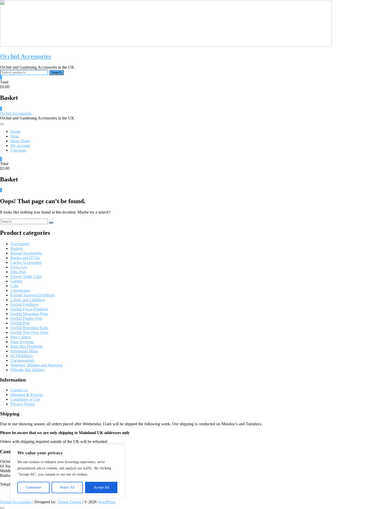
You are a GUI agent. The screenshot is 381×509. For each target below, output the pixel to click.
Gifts (14, 286)
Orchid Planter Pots (26, 318)
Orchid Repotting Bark (29, 328)
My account (20, 145)
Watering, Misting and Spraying (36, 365)
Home (15, 131)
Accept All (101, 487)
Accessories (20, 244)
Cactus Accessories (26, 262)
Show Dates (20, 141)
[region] (67, 471)
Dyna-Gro (18, 267)
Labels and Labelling (27, 300)
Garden (16, 281)
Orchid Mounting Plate (29, 314)
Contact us (19, 390)
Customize (33, 487)
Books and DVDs (25, 258)
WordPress (106, 502)
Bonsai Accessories (26, 253)
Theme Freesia (69, 502)
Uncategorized (22, 360)
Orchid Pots (20, 323)
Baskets (16, 248)
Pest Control (20, 337)
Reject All (67, 487)
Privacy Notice (22, 404)
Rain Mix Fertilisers (26, 346)
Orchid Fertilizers (24, 304)
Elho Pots (18, 272)
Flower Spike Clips (26, 276)
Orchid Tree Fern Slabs (29, 332)
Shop (14, 136)
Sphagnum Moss (24, 351)
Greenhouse (20, 290)
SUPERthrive (21, 356)
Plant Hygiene (22, 342)
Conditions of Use (25, 399)
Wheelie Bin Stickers (27, 369)
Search (56, 72)
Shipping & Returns (26, 394)
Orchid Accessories (25, 56)
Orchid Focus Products (29, 309)
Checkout (18, 150)
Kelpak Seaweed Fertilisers (32, 295)
